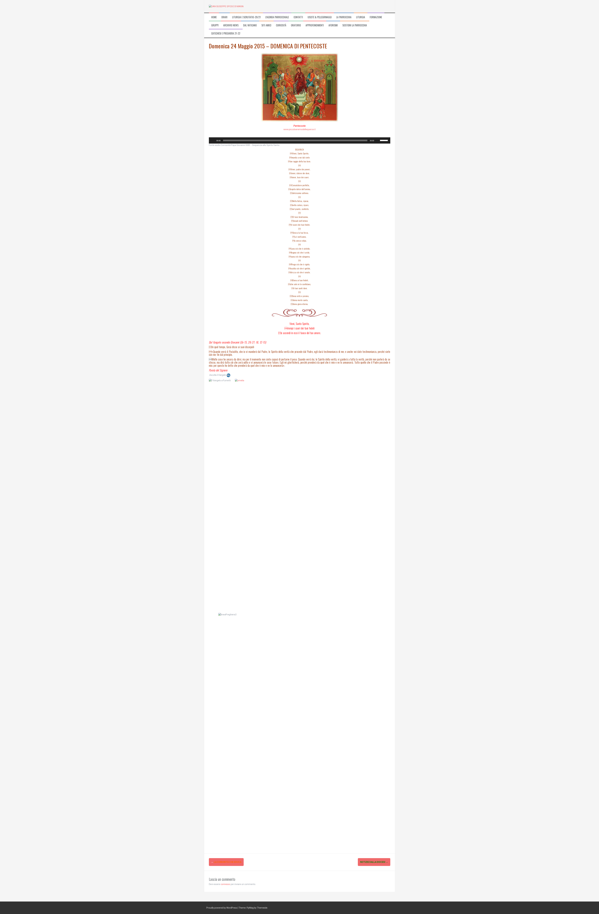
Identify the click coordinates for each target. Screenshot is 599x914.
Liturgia (360, 17)
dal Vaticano (250, 25)
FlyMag (250, 908)
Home (214, 17)
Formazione (376, 17)
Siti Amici (266, 25)
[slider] (384, 140)
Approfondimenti (315, 25)
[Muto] (377, 140)
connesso (225, 884)
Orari (224, 17)
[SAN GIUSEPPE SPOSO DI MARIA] (226, 6)
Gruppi (215, 25)
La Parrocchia (343, 17)
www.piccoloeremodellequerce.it (299, 129)
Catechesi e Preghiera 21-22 (225, 33)
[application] (299, 140)
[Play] (212, 140)
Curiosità (281, 25)
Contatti (298, 17)
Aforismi (333, 25)
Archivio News (231, 25)
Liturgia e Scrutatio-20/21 (246, 17)
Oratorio (296, 25)
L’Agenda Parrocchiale (277, 17)
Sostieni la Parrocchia (354, 25)
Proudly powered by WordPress (222, 908)
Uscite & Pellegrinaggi (320, 17)
